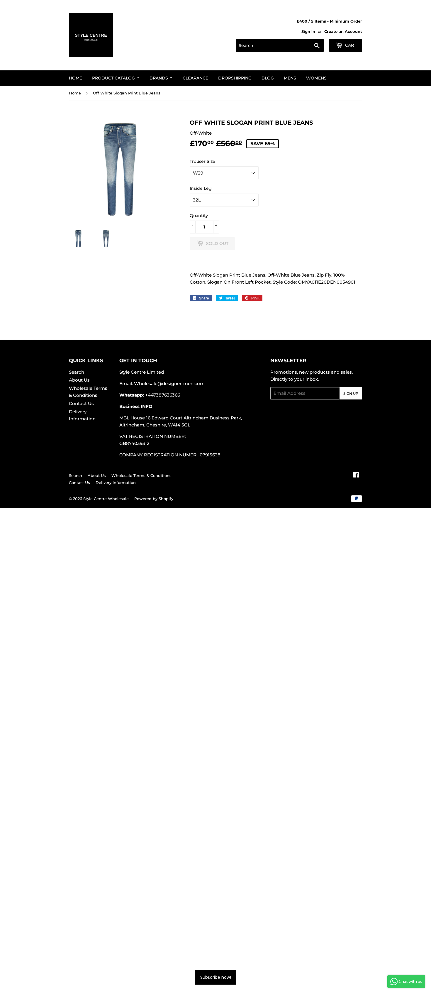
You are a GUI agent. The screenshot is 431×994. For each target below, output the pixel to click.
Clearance (195, 78)
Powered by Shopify (153, 498)
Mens (290, 78)
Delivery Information (116, 482)
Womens (316, 78)
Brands (159, 78)
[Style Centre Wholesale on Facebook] (356, 475)
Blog (268, 78)
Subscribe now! (215, 977)
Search (76, 372)
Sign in (308, 31)
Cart (350, 45)
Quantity (199, 215)
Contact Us (81, 403)
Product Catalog (114, 78)
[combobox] (280, 45)
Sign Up (350, 393)
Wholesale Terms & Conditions (141, 475)
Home (75, 78)
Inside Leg (201, 188)
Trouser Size (202, 161)
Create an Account (343, 31)
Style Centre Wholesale (106, 498)
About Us (79, 380)
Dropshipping (235, 78)
